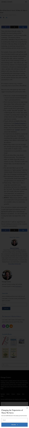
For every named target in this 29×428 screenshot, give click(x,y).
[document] (14, 214)
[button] (27, 407)
